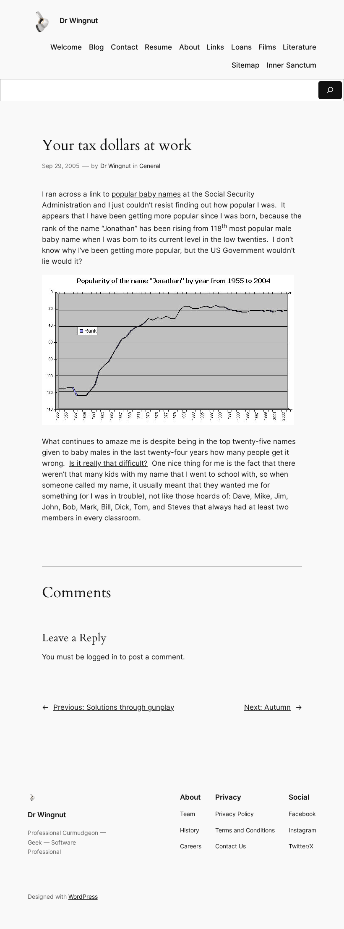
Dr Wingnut (79, 20)
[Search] (330, 90)
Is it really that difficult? (108, 463)
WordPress (83, 896)
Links (215, 47)
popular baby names (146, 194)
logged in (101, 657)
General (149, 165)
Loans (241, 47)
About (189, 47)
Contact (124, 47)
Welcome (66, 47)
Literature (299, 47)
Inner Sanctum (291, 65)
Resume (158, 47)
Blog (96, 47)
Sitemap (246, 65)
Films (267, 47)
